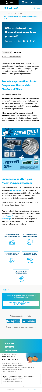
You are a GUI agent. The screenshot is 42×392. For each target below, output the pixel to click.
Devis (11, 2)
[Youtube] (24, 332)
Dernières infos (7, 52)
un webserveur (15, 190)
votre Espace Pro (8, 216)
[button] (34, 8)
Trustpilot (5, 290)
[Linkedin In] (18, 332)
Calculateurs (30, 2)
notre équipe (6, 219)
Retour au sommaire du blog (11, 56)
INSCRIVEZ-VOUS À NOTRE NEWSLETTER (19, 303)
